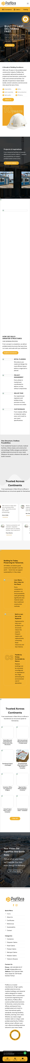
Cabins (18, 9)
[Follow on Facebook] (13, 905)
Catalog (25, 9)
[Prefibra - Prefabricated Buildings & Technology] (8, 3)
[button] (28, 3)
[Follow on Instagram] (17, 905)
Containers (8, 9)
